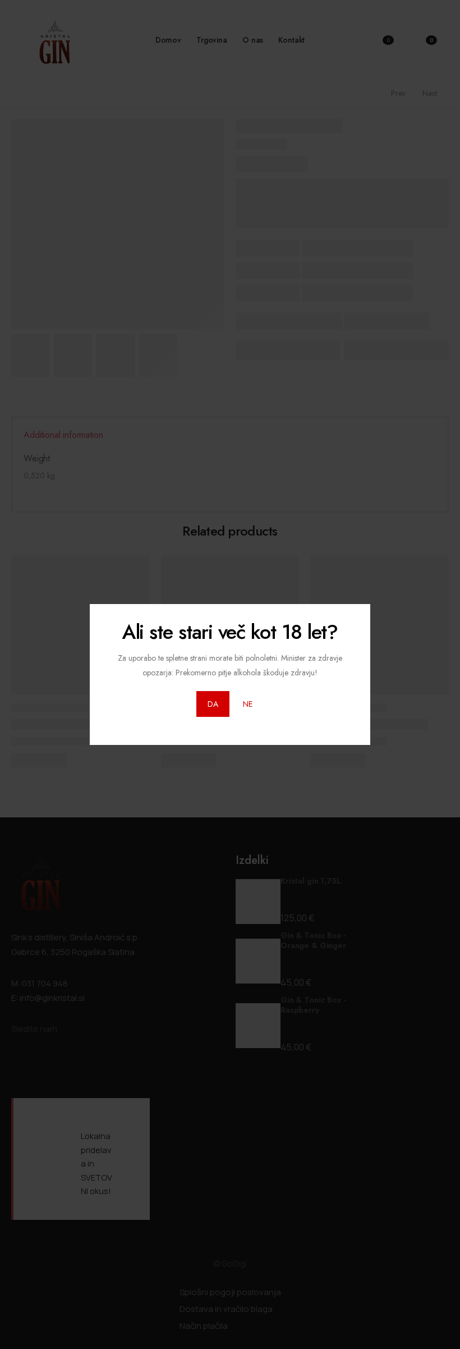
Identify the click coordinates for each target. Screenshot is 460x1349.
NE (247, 704)
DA (213, 704)
